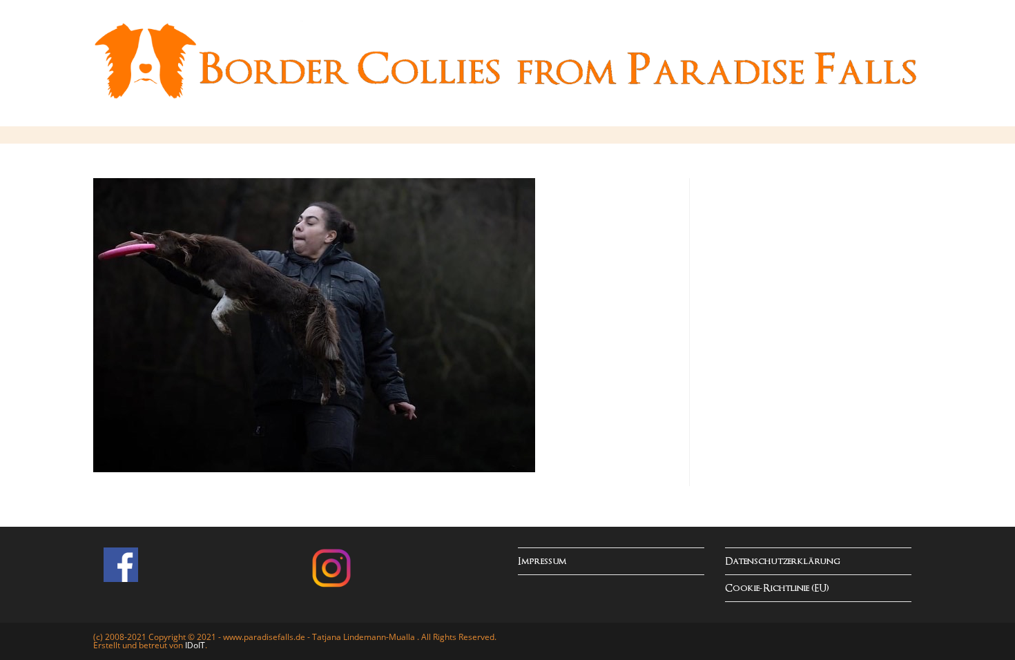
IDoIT (195, 645)
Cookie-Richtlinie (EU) (777, 588)
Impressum (542, 561)
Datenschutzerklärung (782, 561)
